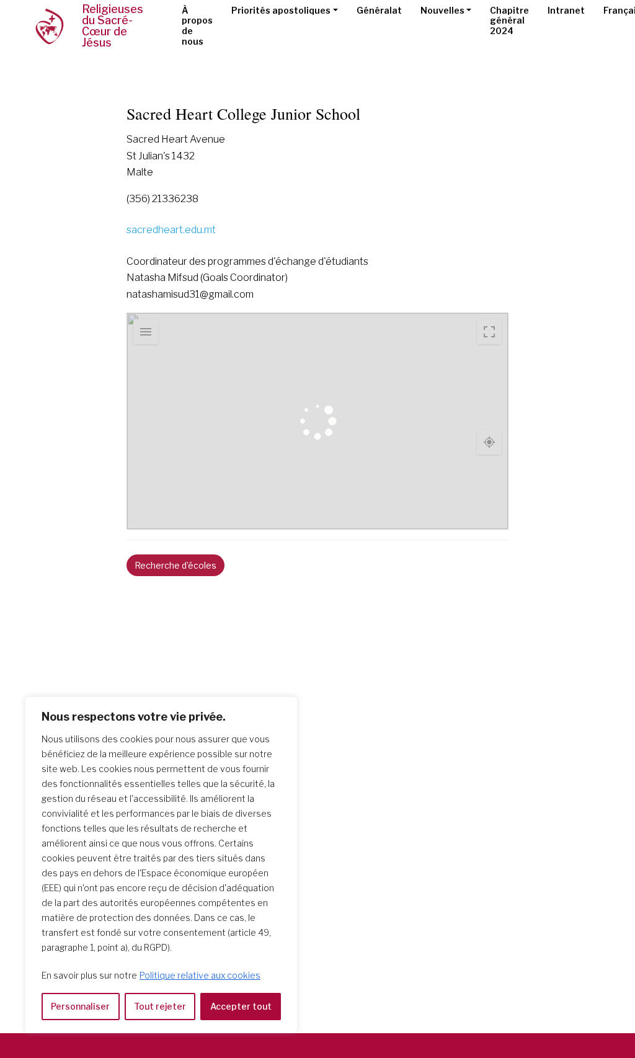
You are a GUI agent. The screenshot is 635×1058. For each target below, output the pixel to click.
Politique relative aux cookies (200, 975)
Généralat (379, 10)
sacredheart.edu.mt (171, 230)
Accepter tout (241, 1006)
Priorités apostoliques (281, 10)
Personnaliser (80, 1006)
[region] (161, 864)
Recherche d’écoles (175, 565)
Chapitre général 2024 (509, 21)
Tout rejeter (160, 1006)
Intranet (566, 10)
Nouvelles (442, 10)
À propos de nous (197, 26)
